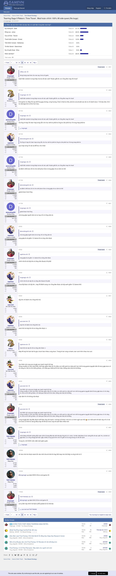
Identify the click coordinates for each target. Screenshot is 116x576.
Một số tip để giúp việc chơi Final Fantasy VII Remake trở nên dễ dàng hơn (33, 542)
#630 (110, 272)
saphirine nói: (24, 254)
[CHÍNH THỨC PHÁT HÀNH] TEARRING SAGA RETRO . (31, 524)
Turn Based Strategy (27, 526)
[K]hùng (12, 532)
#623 (110, 111)
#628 (110, 226)
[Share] (107, 67)
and (29, 509)
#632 (110, 316)
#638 (110, 450)
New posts (7, 12)
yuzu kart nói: (24, 321)
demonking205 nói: (26, 139)
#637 (110, 427)
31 (19, 62)
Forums (7, 8)
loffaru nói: (23, 72)
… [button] (13, 62)
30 (16, 62)
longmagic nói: (24, 95)
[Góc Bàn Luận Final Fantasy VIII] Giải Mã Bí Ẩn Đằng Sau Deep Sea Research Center (37, 536)
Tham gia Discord (19, 8)
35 (30, 62)
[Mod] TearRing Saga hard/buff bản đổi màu (23, 530)
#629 (110, 249)
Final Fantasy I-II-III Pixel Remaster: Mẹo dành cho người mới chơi (31, 548)
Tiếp (34, 62)
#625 (110, 157)
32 (22, 62)
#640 (110, 492)
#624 (110, 134)
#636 (110, 404)
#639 (110, 471)
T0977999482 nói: (25, 497)
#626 (110, 180)
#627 (110, 203)
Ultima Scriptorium (28, 538)
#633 (110, 339)
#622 (110, 90)
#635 (110, 381)
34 (27, 62)
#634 (110, 360)
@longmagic (23, 475)
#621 (110, 67)
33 (25, 62)
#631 (110, 296)
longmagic (8, 21)
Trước (7, 62)
